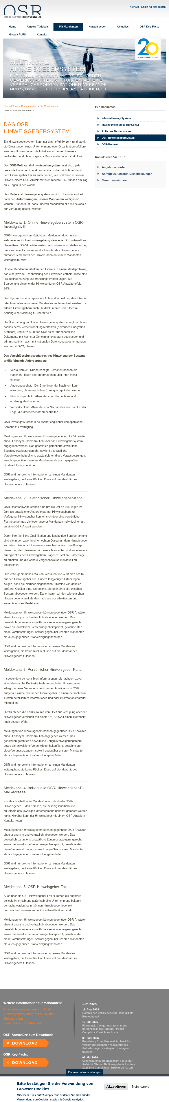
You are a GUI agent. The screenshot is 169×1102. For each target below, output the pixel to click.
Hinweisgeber (97, 26)
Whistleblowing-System (116, 118)
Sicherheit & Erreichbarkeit (22, 1023)
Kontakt (134, 7)
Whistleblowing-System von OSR (27, 1009)
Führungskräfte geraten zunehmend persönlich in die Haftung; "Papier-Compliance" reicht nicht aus (104, 1029)
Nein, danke (140, 1086)
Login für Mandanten (153, 7)
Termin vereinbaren (115, 180)
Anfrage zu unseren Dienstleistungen (127, 173)
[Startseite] (22, 11)
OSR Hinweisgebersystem (118, 137)
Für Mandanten (68, 26)
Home (12, 26)
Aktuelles (123, 26)
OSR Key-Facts (149, 26)
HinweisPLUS (17, 34)
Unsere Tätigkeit (37, 26)
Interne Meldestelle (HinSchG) (120, 124)
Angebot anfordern (114, 167)
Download (25, 1043)
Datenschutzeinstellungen (84, 1072)
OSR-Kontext (110, 144)
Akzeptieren (116, 1086)
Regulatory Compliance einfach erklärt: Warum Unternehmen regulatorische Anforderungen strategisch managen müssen (107, 1046)
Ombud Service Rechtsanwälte (20, 106)
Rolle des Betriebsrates (116, 131)
